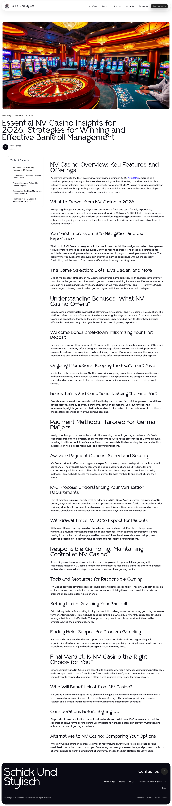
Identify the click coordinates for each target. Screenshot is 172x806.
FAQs (131, 781)
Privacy (149, 797)
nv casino (133, 177)
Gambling (7, 116)
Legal (164, 797)
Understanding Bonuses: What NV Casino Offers (27, 176)
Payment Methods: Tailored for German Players (26, 184)
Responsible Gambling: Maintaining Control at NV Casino (27, 192)
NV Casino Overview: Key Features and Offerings (23, 168)
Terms (157, 797)
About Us (140, 797)
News (122, 781)
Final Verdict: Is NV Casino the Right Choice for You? (25, 200)
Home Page (109, 781)
